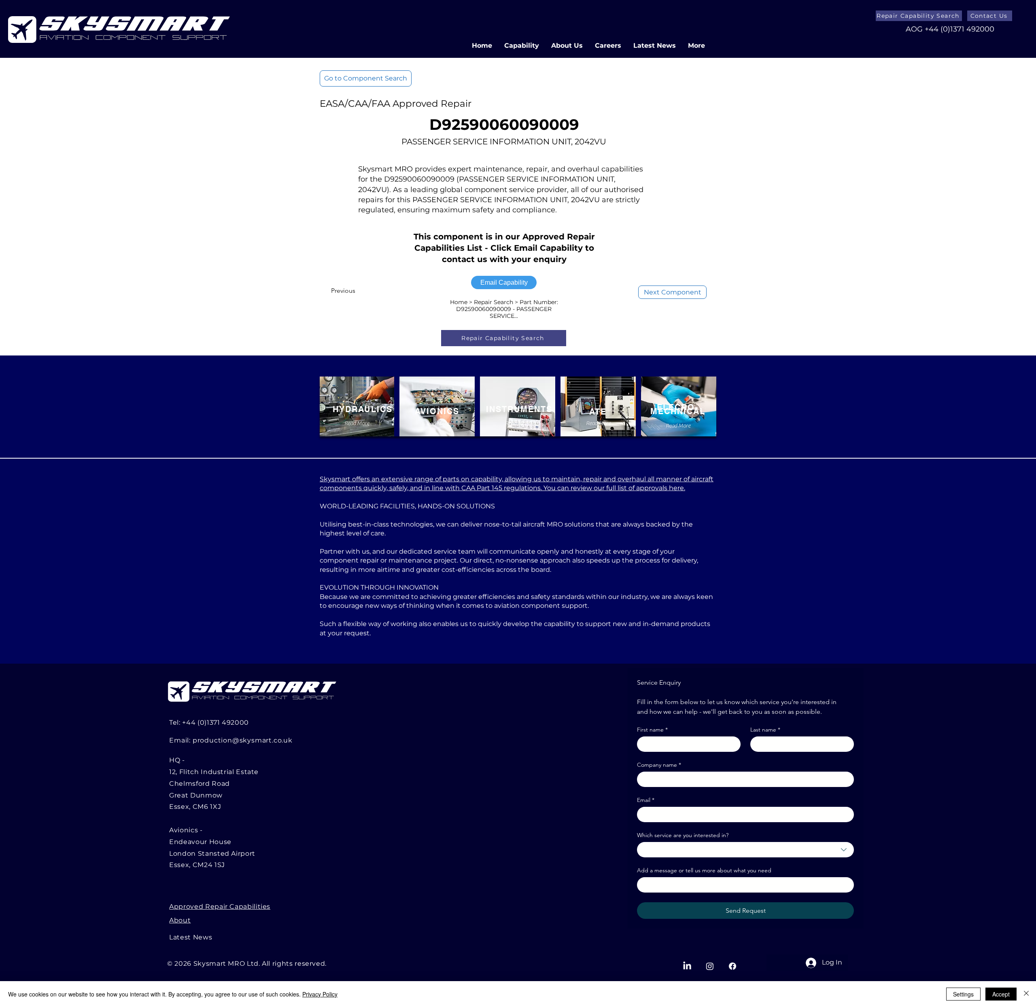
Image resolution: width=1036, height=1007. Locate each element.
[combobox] (745, 849)
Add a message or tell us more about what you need (704, 870)
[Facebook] (732, 966)
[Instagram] (710, 966)
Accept (1001, 994)
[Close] (1026, 994)
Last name (765, 729)
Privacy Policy (320, 994)
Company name (659, 765)
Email (645, 800)
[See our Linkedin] (687, 966)
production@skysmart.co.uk (243, 740)
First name (652, 729)
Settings (963, 994)
